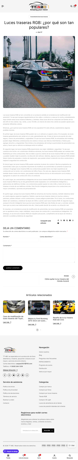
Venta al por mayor (45, 371)
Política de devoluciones (11, 393)
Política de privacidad (10, 390)
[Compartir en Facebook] (58, 220)
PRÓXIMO (66, 276)
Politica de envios (9, 386)
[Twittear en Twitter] (61, 220)
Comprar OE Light (45, 400)
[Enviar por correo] (58, 223)
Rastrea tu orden (8, 400)
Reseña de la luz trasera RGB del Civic (63, 319)
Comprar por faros (45, 390)
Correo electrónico (46, 236)
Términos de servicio (10, 396)
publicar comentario (12, 268)
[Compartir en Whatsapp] (73, 220)
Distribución (43, 368)
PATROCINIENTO (44, 362)
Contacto (6, 403)
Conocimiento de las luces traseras (39, 16)
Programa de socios (45, 365)
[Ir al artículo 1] (37, 330)
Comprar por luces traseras (48, 393)
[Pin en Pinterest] (64, 220)
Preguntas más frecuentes (47, 358)
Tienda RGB (43, 396)
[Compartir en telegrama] (70, 220)
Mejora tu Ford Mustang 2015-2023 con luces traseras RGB (38, 321)
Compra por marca (45, 386)
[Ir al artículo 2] (41, 330)
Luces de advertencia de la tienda (50, 403)
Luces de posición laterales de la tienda (52, 406)
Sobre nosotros (44, 352)
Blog (40, 355)
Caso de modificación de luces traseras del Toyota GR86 (13, 318)
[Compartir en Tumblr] (67, 220)
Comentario (7, 245)
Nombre (6, 236)
